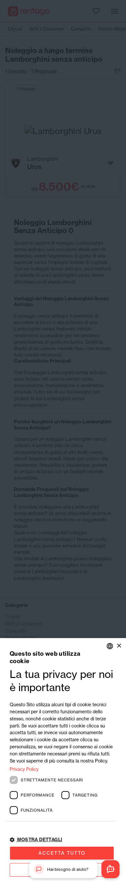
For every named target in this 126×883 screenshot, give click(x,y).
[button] (63, 840)
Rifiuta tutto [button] (61, 869)
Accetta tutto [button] (62, 853)
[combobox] (110, 646)
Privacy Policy (24, 769)
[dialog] (63, 760)
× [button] (118, 645)
